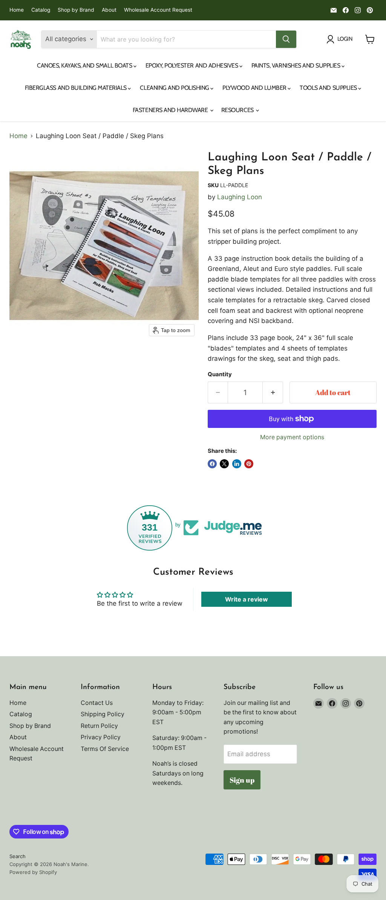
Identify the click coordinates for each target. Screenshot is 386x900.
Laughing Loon (239, 197)
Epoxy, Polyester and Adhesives (192, 65)
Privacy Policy (101, 737)
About (109, 10)
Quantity (220, 374)
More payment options (292, 437)
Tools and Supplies (329, 87)
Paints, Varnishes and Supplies (296, 65)
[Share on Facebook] (212, 463)
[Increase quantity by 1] (273, 392)
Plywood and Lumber (255, 87)
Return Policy (99, 725)
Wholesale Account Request (158, 10)
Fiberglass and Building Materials (76, 87)
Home (16, 10)
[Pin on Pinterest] (248, 463)
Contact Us (97, 702)
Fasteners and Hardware (171, 110)
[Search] (286, 39)
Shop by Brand (76, 10)
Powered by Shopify (33, 872)
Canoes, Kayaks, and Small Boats (85, 65)
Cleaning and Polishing (175, 87)
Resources (238, 110)
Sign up (242, 780)
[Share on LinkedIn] (236, 463)
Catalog (40, 10)
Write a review (246, 599)
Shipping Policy (102, 714)
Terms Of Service (105, 748)
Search (17, 856)
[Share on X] (224, 463)
